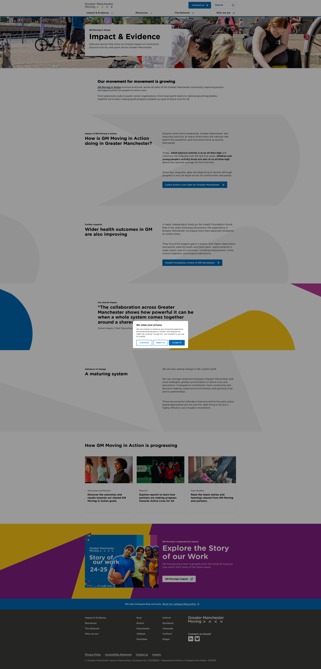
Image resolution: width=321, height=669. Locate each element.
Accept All (176, 343)
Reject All (160, 343)
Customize (144, 343)
